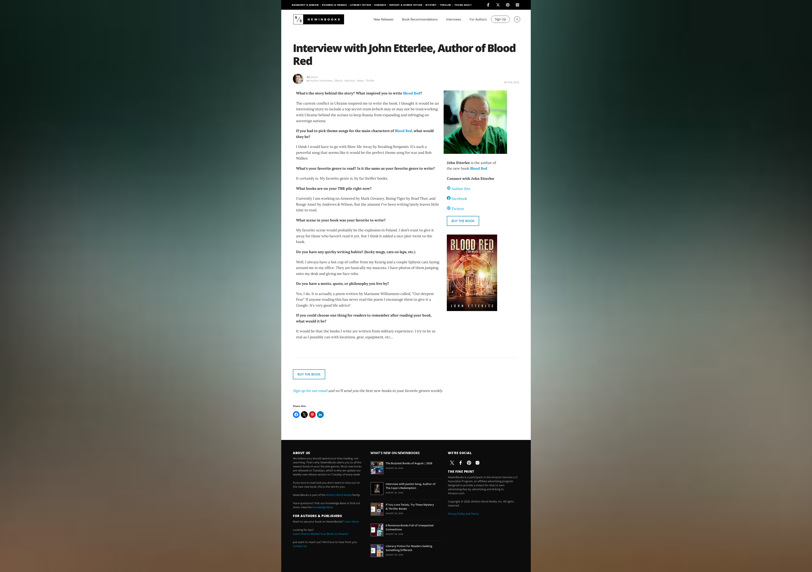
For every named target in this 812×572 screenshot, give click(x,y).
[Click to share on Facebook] (296, 414)
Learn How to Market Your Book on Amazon (320, 534)
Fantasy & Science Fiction (405, 4)
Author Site (460, 188)
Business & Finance (334, 4)
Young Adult (463, 4)
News (360, 80)
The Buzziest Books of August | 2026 (409, 463)
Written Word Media (339, 495)
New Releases (384, 19)
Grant (314, 77)
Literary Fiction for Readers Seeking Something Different (409, 548)
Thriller (445, 4)
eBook (339, 80)
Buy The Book (463, 221)
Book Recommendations (420, 19)
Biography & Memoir (305, 4)
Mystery (430, 4)
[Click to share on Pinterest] (312, 414)
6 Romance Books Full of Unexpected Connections (409, 527)
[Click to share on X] (304, 414)
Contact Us (300, 546)
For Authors (478, 19)
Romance (380, 4)
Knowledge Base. (322, 507)
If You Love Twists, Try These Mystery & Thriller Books (410, 506)
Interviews (453, 19)
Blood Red (411, 93)
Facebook (459, 198)
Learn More (351, 521)
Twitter (457, 208)
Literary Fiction (360, 4)
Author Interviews (321, 80)
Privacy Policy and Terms (463, 514)
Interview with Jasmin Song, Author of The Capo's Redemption (410, 486)
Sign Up (500, 19)
